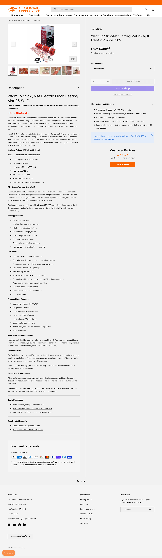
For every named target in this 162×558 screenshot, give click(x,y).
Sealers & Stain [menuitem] (122, 15)
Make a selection (133, 81)
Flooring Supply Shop (18, 548)
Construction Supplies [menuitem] (100, 15)
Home (9, 20)
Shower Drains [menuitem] (17, 15)
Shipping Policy (86, 514)
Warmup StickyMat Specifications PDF (28, 404)
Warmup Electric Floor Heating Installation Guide (33, 412)
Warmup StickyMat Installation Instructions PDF (32, 408)
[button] (153, 9)
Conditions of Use (87, 509)
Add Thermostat (97, 63)
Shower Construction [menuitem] (76, 15)
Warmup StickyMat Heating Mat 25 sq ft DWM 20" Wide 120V (28, 20)
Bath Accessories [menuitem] (54, 15)
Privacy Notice (86, 499)
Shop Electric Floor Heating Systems (28, 429)
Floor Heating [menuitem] (35, 15)
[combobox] (91, 9)
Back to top (81, 481)
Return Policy (85, 518)
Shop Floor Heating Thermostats (26, 425)
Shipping (94, 53)
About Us (84, 504)
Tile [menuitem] (148, 15)
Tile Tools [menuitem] (137, 15)
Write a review (123, 164)
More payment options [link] (122, 94)
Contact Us (84, 523)
